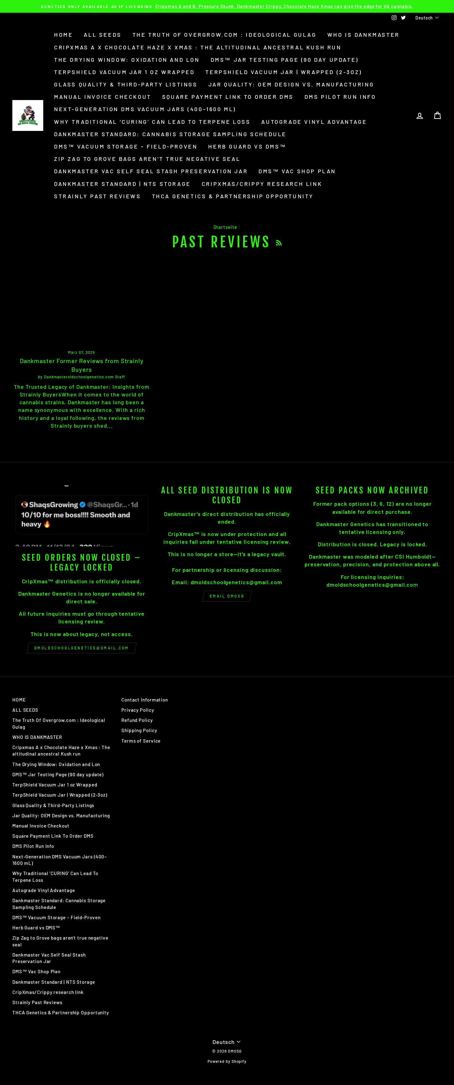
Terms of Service (141, 741)
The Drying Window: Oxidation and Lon (127, 59)
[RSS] (279, 242)
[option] (227, 6)
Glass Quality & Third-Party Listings (126, 84)
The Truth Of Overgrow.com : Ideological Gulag (224, 34)
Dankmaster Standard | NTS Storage (122, 183)
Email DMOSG (227, 596)
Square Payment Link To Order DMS (228, 96)
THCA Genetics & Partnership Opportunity (233, 196)
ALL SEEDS (102, 34)
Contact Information (144, 699)
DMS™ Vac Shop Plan (297, 171)
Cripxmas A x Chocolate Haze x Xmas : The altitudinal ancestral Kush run (198, 47)
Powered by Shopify (227, 1061)
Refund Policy (137, 720)
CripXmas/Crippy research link (262, 183)
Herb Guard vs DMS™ (247, 146)
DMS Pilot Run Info (340, 96)
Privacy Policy (137, 710)
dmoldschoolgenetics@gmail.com (81, 648)
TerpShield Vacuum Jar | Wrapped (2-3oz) (283, 72)
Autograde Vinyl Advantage (314, 121)
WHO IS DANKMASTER (363, 34)
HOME (63, 34)
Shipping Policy (139, 730)
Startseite (225, 227)
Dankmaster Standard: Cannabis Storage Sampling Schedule (170, 134)
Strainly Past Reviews (97, 196)
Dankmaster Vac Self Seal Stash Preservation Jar (151, 171)
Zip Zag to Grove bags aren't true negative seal (147, 158)
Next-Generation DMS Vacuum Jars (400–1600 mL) (145, 109)
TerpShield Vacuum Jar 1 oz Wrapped (124, 72)
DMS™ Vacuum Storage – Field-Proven (125, 146)
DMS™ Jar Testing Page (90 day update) (285, 59)
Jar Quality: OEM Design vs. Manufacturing (291, 84)
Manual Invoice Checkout (102, 96)
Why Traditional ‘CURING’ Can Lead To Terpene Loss (152, 121)
